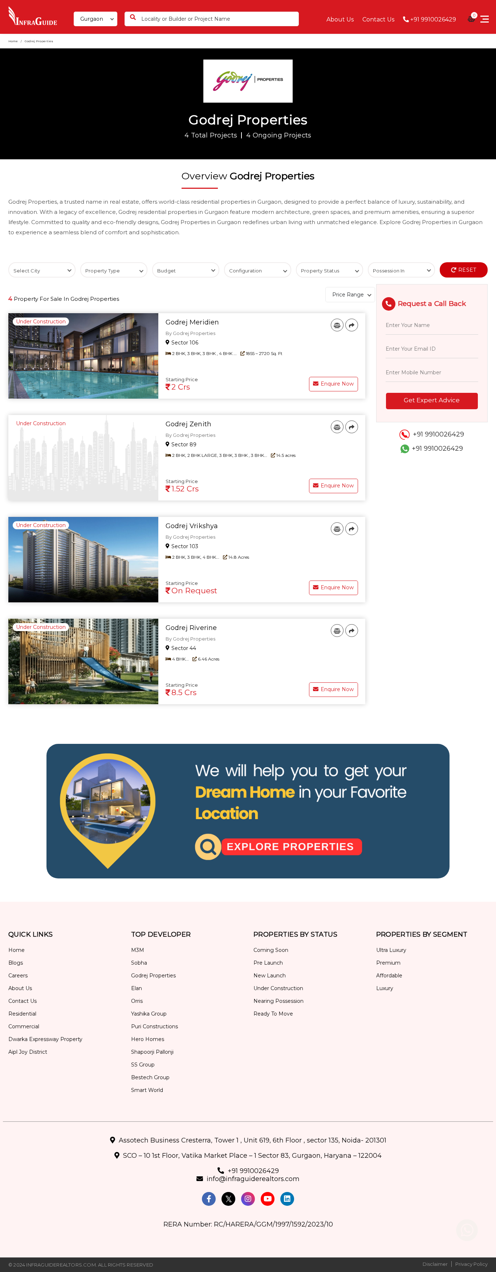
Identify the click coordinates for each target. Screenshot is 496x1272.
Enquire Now (336, 383)
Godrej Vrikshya (192, 526)
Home (13, 41)
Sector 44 (183, 648)
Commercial (23, 1026)
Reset (466, 270)
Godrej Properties (153, 975)
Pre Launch (268, 963)
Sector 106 (184, 342)
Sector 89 (183, 444)
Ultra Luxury (391, 950)
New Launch (269, 975)
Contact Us (378, 19)
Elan (136, 988)
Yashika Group (149, 1013)
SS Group (143, 1064)
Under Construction (278, 988)
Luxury (384, 988)
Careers (18, 975)
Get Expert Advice (432, 400)
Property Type (102, 271)
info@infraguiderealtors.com (253, 1179)
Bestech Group (150, 1077)
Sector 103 (184, 546)
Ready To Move (273, 1013)
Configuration (245, 271)
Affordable (389, 975)
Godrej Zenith (189, 424)
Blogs (15, 963)
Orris (137, 1001)
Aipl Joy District (27, 1052)
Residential (22, 1013)
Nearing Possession (278, 1001)
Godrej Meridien (192, 322)
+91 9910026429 (432, 19)
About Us (340, 19)
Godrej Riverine (191, 628)
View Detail (337, 365)
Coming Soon (270, 950)
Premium (388, 963)
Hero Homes (147, 1039)
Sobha (139, 963)
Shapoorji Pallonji (152, 1052)
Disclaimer (435, 1264)
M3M (137, 950)
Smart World (147, 1090)
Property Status (320, 271)
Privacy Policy (471, 1264)
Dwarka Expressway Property (45, 1039)
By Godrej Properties (190, 333)
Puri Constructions (154, 1026)
